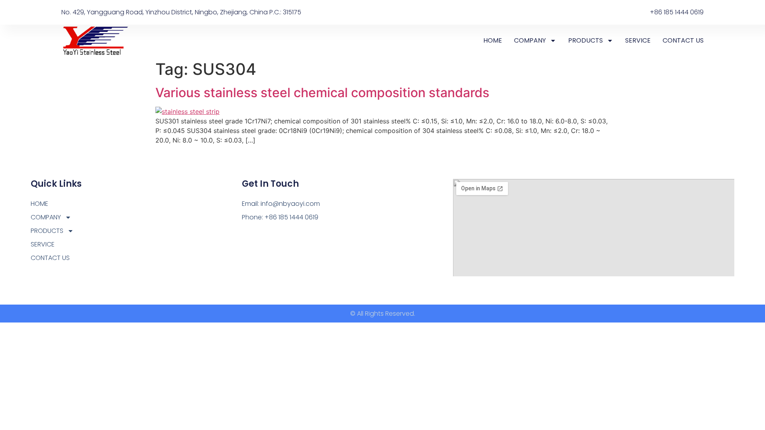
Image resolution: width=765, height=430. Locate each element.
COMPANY (530, 40)
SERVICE (638, 40)
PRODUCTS (585, 40)
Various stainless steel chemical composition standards (322, 92)
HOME (492, 40)
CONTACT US (683, 40)
